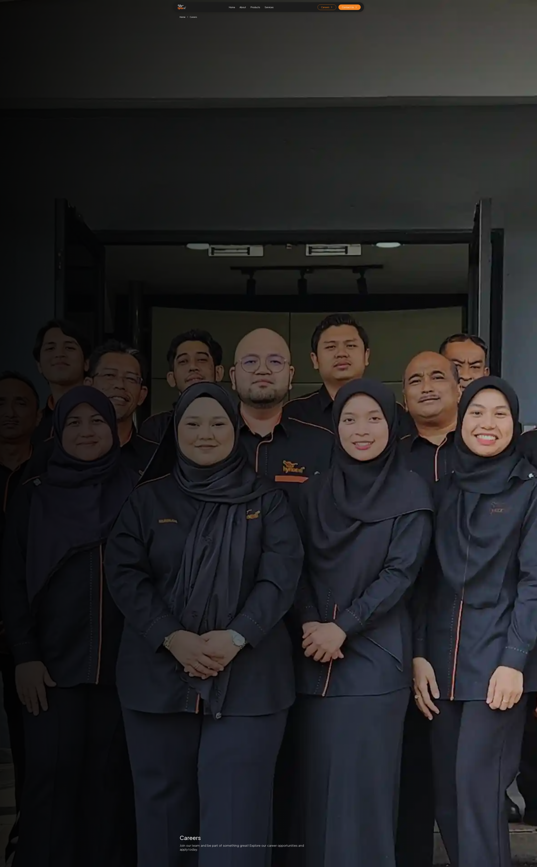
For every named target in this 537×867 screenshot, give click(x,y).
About (243, 7)
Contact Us (348, 7)
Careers (325, 7)
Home (232, 7)
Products (255, 7)
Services (269, 7)
